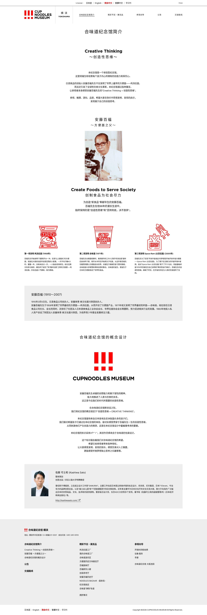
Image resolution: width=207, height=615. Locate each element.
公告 (159, 15)
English (98, 3)
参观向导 (140, 15)
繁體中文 (119, 3)
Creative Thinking (39, 550)
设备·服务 (139, 553)
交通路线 (179, 15)
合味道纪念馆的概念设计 (35, 557)
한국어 (128, 3)
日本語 (89, 3)
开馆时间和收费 (141, 550)
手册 (136, 557)
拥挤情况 (83, 595)
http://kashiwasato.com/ (66, 500)
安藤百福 (35, 553)
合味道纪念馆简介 (87, 15)
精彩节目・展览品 (115, 15)
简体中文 (108, 3)
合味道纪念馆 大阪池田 (144, 564)
